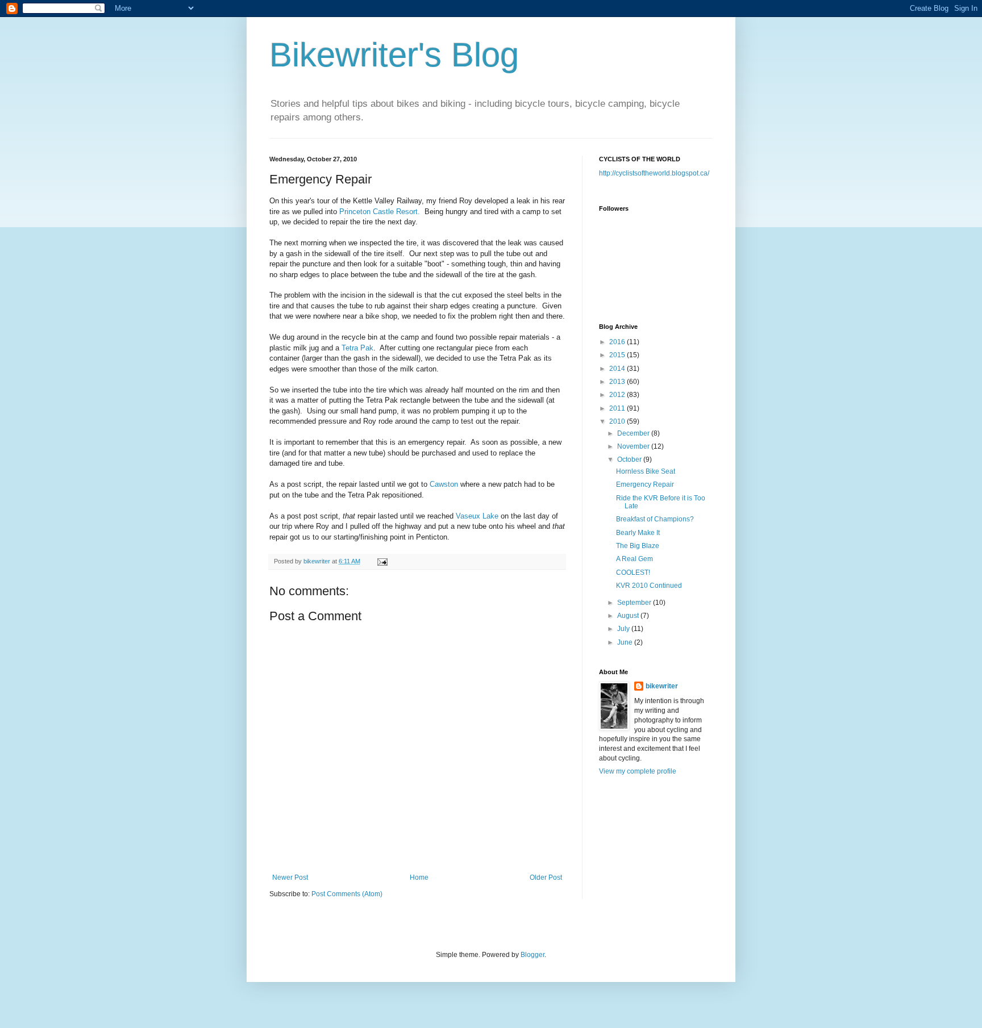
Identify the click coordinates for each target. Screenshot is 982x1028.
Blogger (532, 955)
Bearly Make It (638, 533)
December (634, 433)
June (625, 642)
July (624, 629)
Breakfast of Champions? (655, 519)
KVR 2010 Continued (649, 586)
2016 (618, 342)
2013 (618, 382)
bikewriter (662, 686)
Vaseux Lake (477, 516)
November (634, 446)
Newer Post (290, 877)
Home (419, 877)
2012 (618, 395)
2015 (618, 355)
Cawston (445, 484)
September (635, 603)
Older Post (546, 877)
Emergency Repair (645, 484)
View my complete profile (637, 771)
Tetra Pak (357, 348)
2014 (618, 369)
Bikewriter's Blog (394, 55)
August (628, 616)
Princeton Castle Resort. (379, 211)
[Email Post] (382, 561)
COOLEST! (633, 572)
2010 (618, 421)
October (630, 459)
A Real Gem (634, 559)
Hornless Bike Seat (645, 471)
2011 (618, 408)
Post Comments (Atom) (346, 894)
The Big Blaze (637, 546)
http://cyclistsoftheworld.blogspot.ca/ (654, 173)
